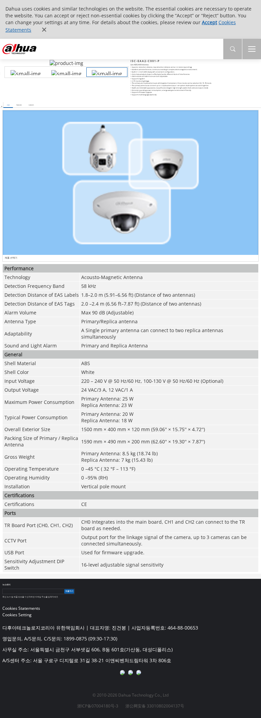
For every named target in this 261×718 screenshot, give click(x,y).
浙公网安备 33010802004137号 (154, 706)
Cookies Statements (21, 608)
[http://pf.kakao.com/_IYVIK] (138, 672)
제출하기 (69, 591)
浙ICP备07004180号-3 (97, 706)
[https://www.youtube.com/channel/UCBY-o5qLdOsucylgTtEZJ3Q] (130, 672)
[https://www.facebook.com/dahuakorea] (122, 672)
